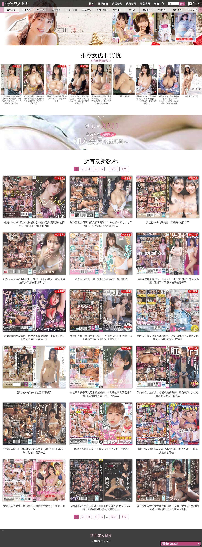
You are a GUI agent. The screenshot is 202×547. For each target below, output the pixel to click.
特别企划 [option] (41, 10)
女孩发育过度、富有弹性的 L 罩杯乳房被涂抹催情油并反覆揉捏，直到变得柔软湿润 (34, 99)
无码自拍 (103, 3)
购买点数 (117, 3)
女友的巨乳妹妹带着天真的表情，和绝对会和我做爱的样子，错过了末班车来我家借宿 (79, 99)
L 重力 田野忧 (124, 96)
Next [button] (200, 10)
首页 (91, 3)
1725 (113, 169)
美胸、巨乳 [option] (102, 10)
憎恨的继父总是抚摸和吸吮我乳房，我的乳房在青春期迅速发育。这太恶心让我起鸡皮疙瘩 (101, 99)
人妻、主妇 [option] (71, 10)
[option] (101, 22)
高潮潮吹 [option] (56, 10)
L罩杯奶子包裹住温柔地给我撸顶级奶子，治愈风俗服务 (56, 98)
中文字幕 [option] (26, 10)
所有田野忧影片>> (101, 60)
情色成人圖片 (17, 3)
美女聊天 (145, 3)
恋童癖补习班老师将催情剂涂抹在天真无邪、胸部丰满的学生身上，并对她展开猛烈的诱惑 (11, 99)
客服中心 (159, 3)
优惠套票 (131, 3)
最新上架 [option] (11, 10)
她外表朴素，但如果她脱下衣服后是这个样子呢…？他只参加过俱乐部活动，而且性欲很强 (169, 99)
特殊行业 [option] (162, 10)
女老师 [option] (132, 10)
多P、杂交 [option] (192, 10)
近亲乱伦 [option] (147, 10)
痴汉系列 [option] (177, 10)
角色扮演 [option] (117, 10)
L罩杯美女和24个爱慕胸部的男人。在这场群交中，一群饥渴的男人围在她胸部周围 (146, 99)
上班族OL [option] (86, 10)
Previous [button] (2, 10)
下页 (123, 169)
